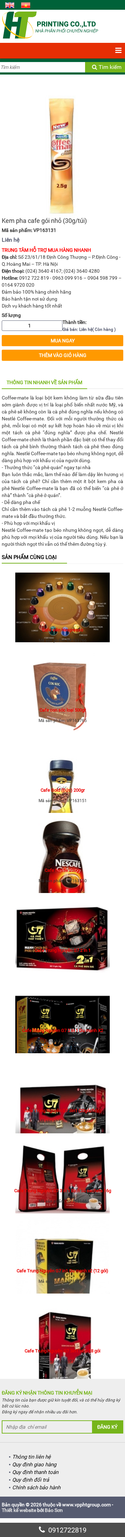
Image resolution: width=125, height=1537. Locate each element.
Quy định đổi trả (30, 1480)
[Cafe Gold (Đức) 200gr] (62, 757)
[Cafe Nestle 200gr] (62, 837)
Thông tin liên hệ (31, 1457)
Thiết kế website (19, 1510)
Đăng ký (107, 1427)
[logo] (50, 25)
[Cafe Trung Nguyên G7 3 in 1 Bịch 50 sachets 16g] (62, 1158)
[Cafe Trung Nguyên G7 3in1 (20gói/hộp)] (62, 1077)
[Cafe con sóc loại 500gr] (62, 677)
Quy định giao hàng (34, 1464)
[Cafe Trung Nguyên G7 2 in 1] (62, 917)
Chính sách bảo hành (36, 1487)
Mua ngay (63, 340)
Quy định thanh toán (35, 1472)
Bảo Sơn (54, 1510)
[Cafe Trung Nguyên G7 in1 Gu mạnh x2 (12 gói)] (62, 1238)
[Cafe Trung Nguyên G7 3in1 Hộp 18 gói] (62, 1318)
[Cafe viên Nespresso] (62, 597)
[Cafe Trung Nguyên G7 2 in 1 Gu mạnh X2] (62, 997)
